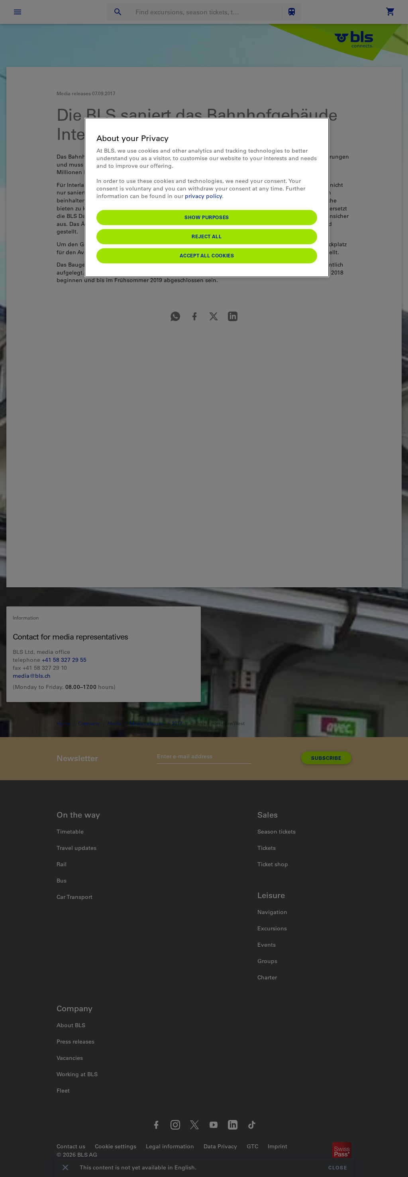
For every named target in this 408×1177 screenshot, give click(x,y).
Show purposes (206, 217)
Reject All (207, 236)
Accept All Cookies (207, 255)
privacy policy (203, 196)
